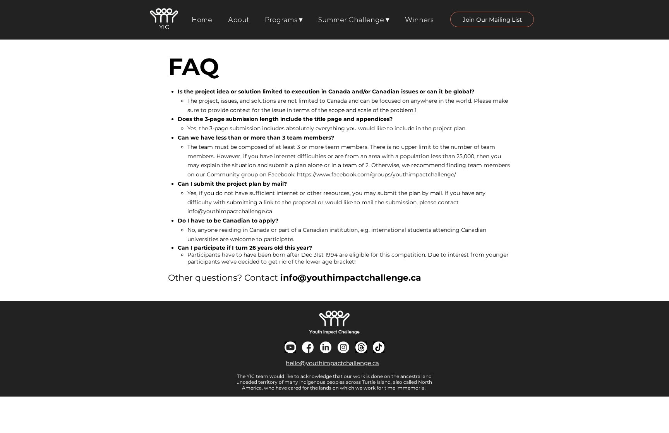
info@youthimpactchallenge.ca (229, 211)
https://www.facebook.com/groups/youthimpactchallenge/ (376, 174)
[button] (492, 19)
